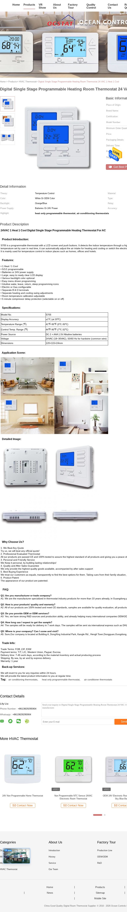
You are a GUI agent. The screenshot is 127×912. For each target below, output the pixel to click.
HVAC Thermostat (8, 869)
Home (16, 4)
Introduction (54, 850)
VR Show (42, 6)
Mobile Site (100, 898)
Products (29, 4)
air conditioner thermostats (98, 679)
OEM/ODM (102, 856)
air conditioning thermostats (22, 679)
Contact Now (25, 805)
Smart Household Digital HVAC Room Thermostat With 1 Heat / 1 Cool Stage (22, 797)
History (52, 856)
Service (52, 863)
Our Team (53, 869)
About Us (57, 6)
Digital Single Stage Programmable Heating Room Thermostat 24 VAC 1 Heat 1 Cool (78, 81)
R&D (99, 863)
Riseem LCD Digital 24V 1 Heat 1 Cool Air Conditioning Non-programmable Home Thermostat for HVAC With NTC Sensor (73, 797)
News (50, 893)
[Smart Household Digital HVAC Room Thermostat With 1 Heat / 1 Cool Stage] (22, 769)
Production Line (104, 850)
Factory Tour (73, 6)
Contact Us (113, 6)
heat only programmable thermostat (61, 679)
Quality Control (91, 6)
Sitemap (100, 893)
